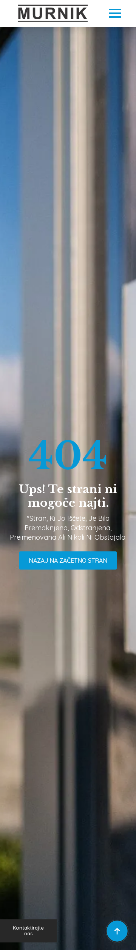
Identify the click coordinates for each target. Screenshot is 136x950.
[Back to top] (117, 931)
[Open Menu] (115, 13)
